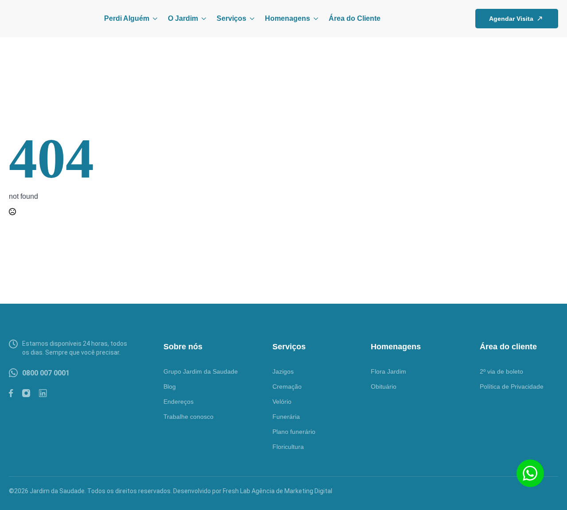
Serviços (231, 18)
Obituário (383, 386)
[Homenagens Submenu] (314, 18)
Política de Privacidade (512, 386)
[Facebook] (11, 393)
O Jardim (183, 18)
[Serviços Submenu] (250, 18)
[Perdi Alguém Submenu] (153, 18)
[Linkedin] (43, 393)
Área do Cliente (355, 18)
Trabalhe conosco (188, 416)
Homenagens (287, 18)
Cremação (287, 386)
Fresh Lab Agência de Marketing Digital (277, 491)
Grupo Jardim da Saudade (200, 371)
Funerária (286, 416)
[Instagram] (26, 393)
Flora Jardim (388, 371)
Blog (169, 386)
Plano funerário (293, 431)
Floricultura (288, 446)
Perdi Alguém (126, 18)
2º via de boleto (501, 371)
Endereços (178, 401)
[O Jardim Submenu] (202, 18)
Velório (281, 401)
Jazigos (283, 371)
